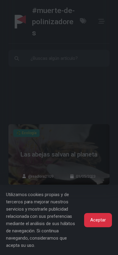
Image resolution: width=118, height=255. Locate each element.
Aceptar (98, 220)
